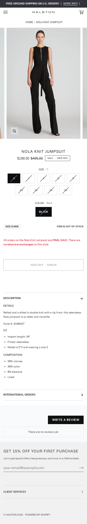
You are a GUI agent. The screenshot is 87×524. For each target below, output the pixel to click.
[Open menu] (9, 12)
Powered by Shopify (37, 514)
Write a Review (65, 419)
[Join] (78, 467)
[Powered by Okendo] (14, 421)
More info (70, 3)
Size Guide (12, 226)
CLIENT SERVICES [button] (14, 491)
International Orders (19, 394)
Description (12, 298)
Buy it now (43, 282)
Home (29, 22)
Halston (11, 514)
